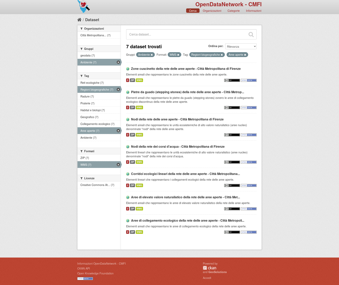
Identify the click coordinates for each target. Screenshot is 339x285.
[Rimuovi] (152, 54)
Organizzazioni (212, 11)
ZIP (132, 80)
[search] (251, 34)
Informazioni (253, 11)
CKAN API (83, 268)
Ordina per (215, 46)
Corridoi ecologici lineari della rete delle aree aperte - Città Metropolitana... (185, 173)
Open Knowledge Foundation (95, 273)
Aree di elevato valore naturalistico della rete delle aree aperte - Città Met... (185, 197)
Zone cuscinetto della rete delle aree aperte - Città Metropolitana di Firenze (186, 68)
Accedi (207, 278)
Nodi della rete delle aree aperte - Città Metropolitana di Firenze (177, 119)
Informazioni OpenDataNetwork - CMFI (101, 263)
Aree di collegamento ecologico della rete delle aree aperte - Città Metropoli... (187, 220)
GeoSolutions (217, 272)
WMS (139, 80)
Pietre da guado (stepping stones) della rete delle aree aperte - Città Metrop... (187, 92)
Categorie (234, 11)
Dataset (92, 19)
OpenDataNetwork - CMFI (228, 4)
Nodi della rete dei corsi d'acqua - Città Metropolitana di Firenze (178, 146)
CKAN (209, 268)
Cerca (193, 11)
